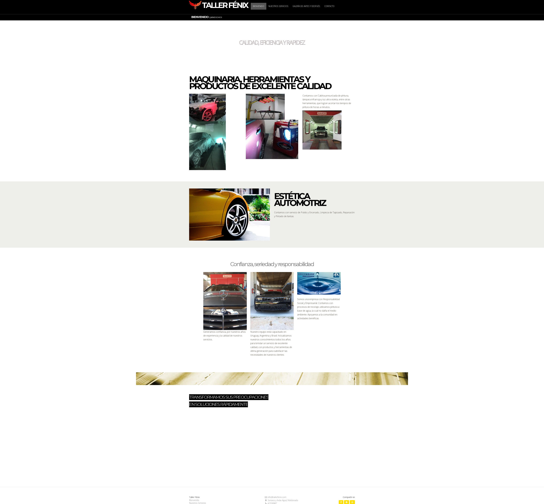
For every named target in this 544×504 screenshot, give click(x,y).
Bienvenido (194, 500)
